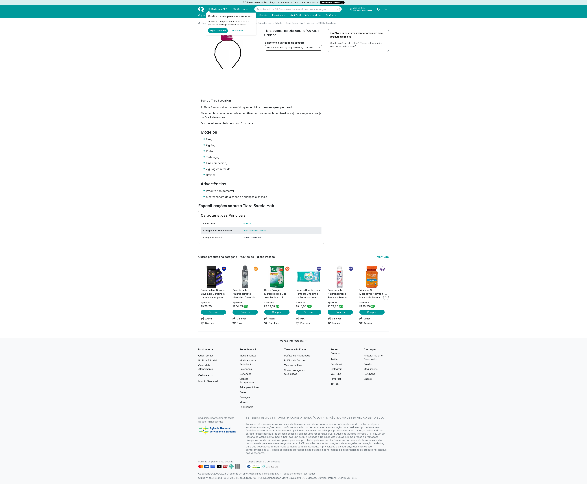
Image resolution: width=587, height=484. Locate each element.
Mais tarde (237, 30)
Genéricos (330, 15)
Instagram (336, 369)
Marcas (244, 402)
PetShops (369, 373)
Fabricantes (246, 406)
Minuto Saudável (208, 381)
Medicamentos (248, 355)
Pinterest (336, 378)
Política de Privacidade (297, 355)
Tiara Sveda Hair (294, 23)
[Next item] (386, 297)
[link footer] (253, 466)
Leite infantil (295, 15)
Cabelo (368, 378)
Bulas (243, 392)
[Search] (339, 9)
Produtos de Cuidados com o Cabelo (263, 23)
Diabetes (264, 15)
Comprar (213, 312)
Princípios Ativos (249, 387)
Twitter (335, 359)
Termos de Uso (293, 365)
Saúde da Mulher (313, 15)
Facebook (336, 364)
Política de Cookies (295, 360)
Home (204, 23)
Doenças (245, 397)
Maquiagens (371, 369)
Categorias (246, 369)
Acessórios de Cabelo (255, 230)
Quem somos (206, 355)
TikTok (334, 383)
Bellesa (247, 223)
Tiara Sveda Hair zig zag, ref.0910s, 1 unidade (290, 47)
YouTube (336, 373)
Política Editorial (207, 360)
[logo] (201, 9)
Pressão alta (278, 15)
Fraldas (368, 364)
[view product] (213, 276)
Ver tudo (383, 256)
